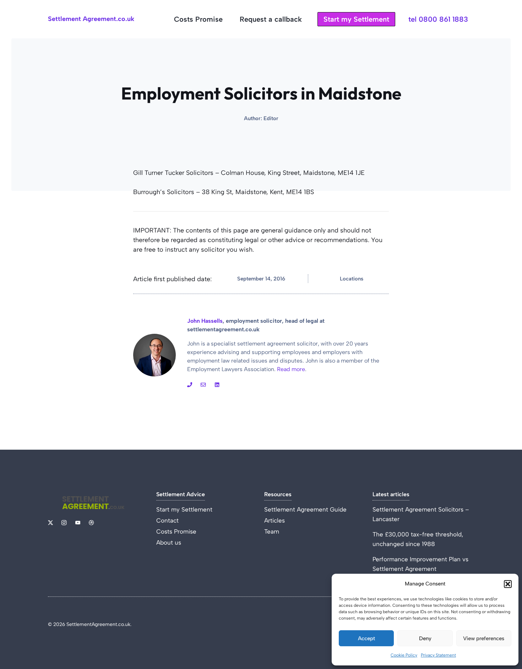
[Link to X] (50, 522)
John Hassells (205, 320)
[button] (507, 584)
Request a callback (271, 19)
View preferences (483, 638)
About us (168, 542)
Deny (425, 638)
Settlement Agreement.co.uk (91, 19)
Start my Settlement (356, 19)
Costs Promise (198, 19)
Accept (366, 638)
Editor (270, 118)
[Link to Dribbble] (216, 384)
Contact (167, 520)
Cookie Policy (404, 655)
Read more (291, 369)
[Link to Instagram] (189, 384)
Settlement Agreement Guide (305, 509)
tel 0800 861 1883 (438, 19)
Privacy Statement (438, 655)
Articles (274, 520)
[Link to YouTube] (203, 384)
